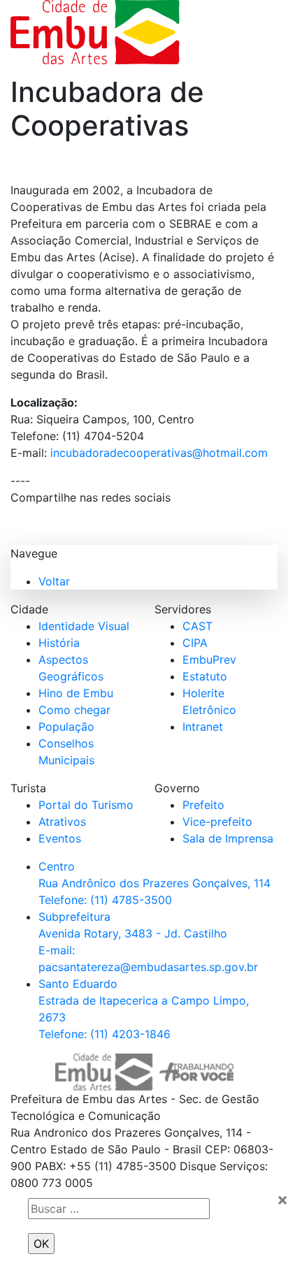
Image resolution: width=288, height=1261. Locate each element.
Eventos (59, 838)
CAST (197, 626)
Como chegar (74, 710)
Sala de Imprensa (227, 838)
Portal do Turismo (86, 805)
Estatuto (204, 676)
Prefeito (203, 805)
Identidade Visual (83, 626)
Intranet (202, 727)
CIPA (195, 643)
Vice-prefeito (217, 822)
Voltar (54, 581)
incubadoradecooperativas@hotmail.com (157, 453)
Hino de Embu (75, 693)
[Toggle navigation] (235, 32)
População (66, 727)
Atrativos (62, 822)
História (59, 643)
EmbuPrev (209, 659)
